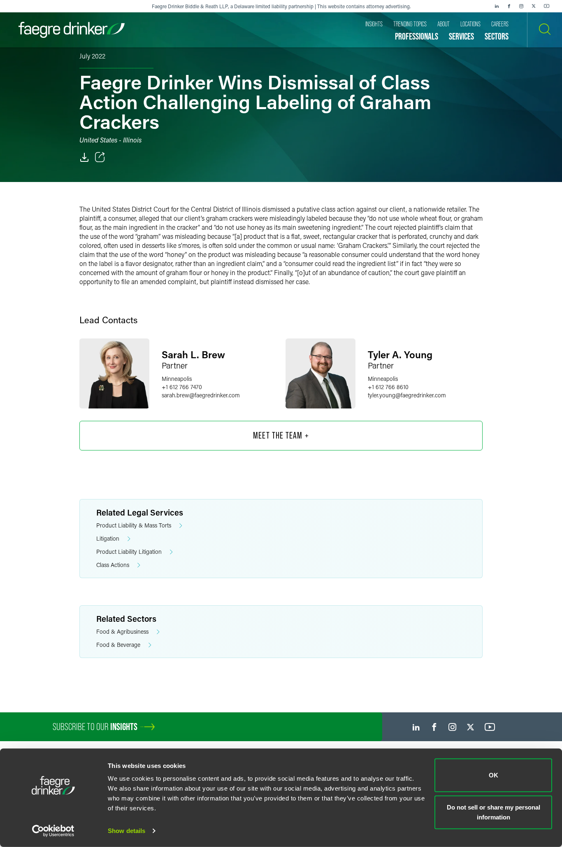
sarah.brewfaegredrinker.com (201, 395)
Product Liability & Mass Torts (133, 525)
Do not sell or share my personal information (493, 811)
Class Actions (112, 565)
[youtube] (547, 6)
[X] (534, 6)
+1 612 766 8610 (388, 387)
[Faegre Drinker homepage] (72, 30)
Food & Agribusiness (122, 631)
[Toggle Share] (100, 157)
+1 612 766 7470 (182, 387)
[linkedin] (497, 6)
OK (493, 775)
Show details (126, 830)
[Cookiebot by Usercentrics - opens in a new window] (53, 831)
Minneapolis (177, 379)
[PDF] (84, 157)
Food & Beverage (118, 645)
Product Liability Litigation (129, 551)
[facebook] (509, 6)
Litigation (107, 538)
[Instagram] (521, 6)
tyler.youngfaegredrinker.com (407, 395)
